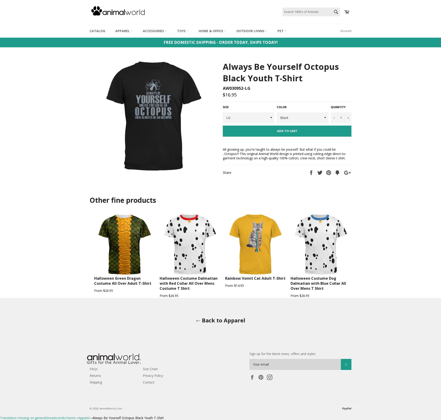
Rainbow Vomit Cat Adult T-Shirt (255, 278)
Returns (95, 375)
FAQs (94, 369)
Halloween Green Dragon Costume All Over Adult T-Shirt (122, 281)
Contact (149, 382)
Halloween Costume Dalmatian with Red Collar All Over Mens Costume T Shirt (189, 283)
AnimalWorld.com (110, 408)
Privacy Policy (153, 375)
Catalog (97, 31)
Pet (281, 31)
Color (282, 107)
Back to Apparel (223, 320)
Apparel (123, 31)
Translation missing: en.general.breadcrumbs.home (38, 418)
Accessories (154, 31)
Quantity (338, 107)
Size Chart (150, 369)
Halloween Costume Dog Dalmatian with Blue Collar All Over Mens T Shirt (318, 283)
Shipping (96, 382)
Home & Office (211, 31)
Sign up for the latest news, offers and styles (282, 354)
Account (345, 31)
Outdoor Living (250, 31)
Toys (182, 31)
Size (226, 107)
